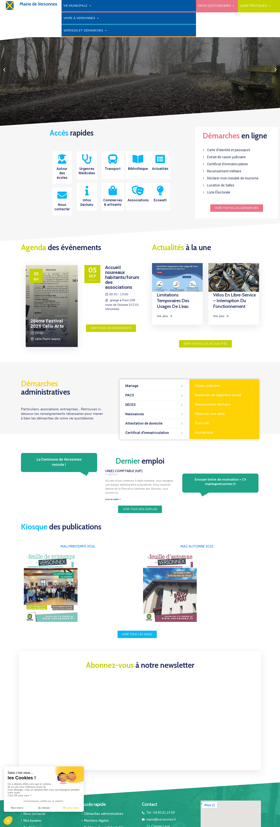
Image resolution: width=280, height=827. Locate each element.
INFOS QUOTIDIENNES (214, 6)
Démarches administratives (103, 814)
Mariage (131, 386)
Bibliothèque (138, 169)
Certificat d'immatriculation (147, 433)
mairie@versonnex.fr (220, 484)
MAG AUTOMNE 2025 (196, 546)
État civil (202, 423)
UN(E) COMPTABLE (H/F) (123, 471)
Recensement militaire (212, 404)
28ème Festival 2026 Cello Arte (47, 323)
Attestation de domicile (143, 423)
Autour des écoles (62, 173)
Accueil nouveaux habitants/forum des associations (122, 277)
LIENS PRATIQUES (253, 6)
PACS (129, 395)
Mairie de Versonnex (38, 4)
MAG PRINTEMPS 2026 (77, 546)
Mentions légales (96, 820)
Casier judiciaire (207, 385)
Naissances (134, 414)
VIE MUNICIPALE (75, 6)
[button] (136, 123)
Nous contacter (34, 814)
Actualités (160, 169)
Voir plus (162, 316)
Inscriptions (204, 432)
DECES (130, 405)
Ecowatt (160, 200)
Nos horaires (32, 820)
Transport (113, 169)
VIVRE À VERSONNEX (79, 18)
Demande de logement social (218, 395)
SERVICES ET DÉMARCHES (83, 30)
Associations (138, 200)
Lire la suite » (113, 499)
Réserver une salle (210, 413)
